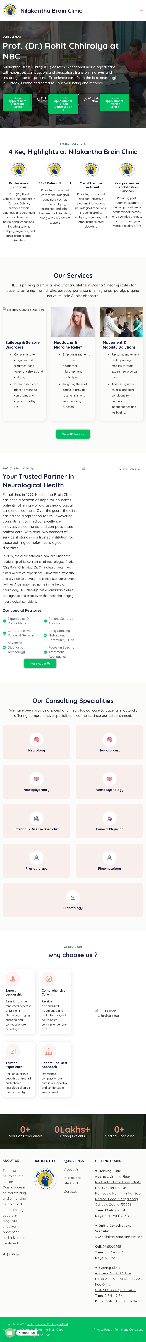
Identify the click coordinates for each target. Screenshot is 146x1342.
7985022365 (112, 1247)
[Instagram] (8, 1254)
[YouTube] (13, 1254)
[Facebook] (4, 1254)
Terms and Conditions (129, 1329)
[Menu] (141, 10)
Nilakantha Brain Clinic (51, 10)
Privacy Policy (103, 1329)
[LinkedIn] (18, 1254)
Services (70, 1192)
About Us (71, 1169)
